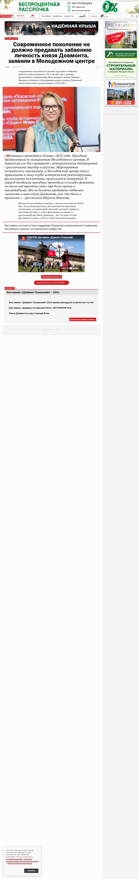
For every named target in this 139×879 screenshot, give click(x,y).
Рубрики (46, 16)
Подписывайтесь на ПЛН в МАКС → (51, 283)
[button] (136, 16)
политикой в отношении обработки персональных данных (22, 860)
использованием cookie (14, 859)
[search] (132, 16)
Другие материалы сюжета (82, 319)
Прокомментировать (51, 277)
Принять (31, 871)
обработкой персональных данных (19, 863)
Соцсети (69, 16)
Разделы (57, 16)
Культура (11, 39)
